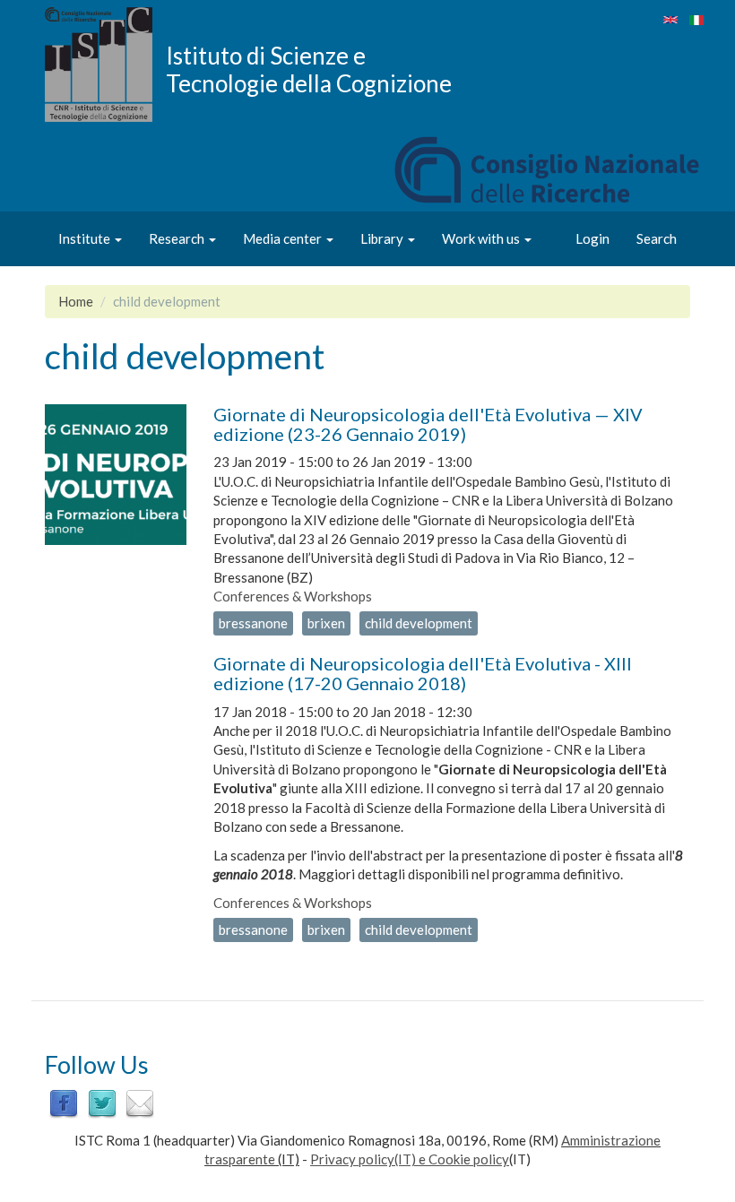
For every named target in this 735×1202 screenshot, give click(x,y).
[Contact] (139, 1102)
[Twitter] (102, 1102)
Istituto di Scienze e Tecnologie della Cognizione (309, 69)
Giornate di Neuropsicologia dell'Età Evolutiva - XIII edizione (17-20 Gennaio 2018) (422, 673)
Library (383, 238)
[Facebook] (63, 1102)
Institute (85, 238)
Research (178, 238)
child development (418, 623)
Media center (283, 238)
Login (592, 238)
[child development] (670, 19)
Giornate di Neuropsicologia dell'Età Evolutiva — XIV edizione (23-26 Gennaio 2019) (428, 424)
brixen (326, 623)
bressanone (253, 623)
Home (75, 301)
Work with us (482, 238)
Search (656, 238)
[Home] (105, 64)
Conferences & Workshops (292, 596)
